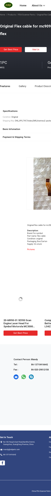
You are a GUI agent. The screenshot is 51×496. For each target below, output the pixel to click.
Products (12, 15)
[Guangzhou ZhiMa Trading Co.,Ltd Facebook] (2, 463)
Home (2, 15)
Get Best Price (11, 49)
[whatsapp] (23, 376)
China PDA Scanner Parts (41, 491)
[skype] (31, 376)
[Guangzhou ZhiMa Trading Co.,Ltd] (8, 5)
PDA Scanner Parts (26, 15)
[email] (16, 376)
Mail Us (35, 49)
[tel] (38, 376)
